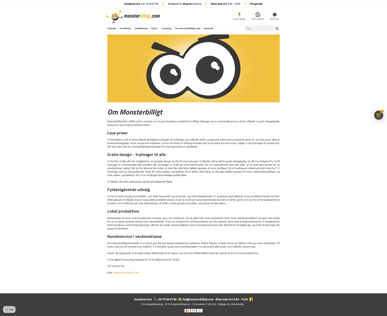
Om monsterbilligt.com (187, 28)
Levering (166, 28)
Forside (111, 28)
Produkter (125, 28)
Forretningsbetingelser (152, 304)
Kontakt (208, 28)
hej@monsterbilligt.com (126, 272)
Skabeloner (141, 28)
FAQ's (154, 28)
